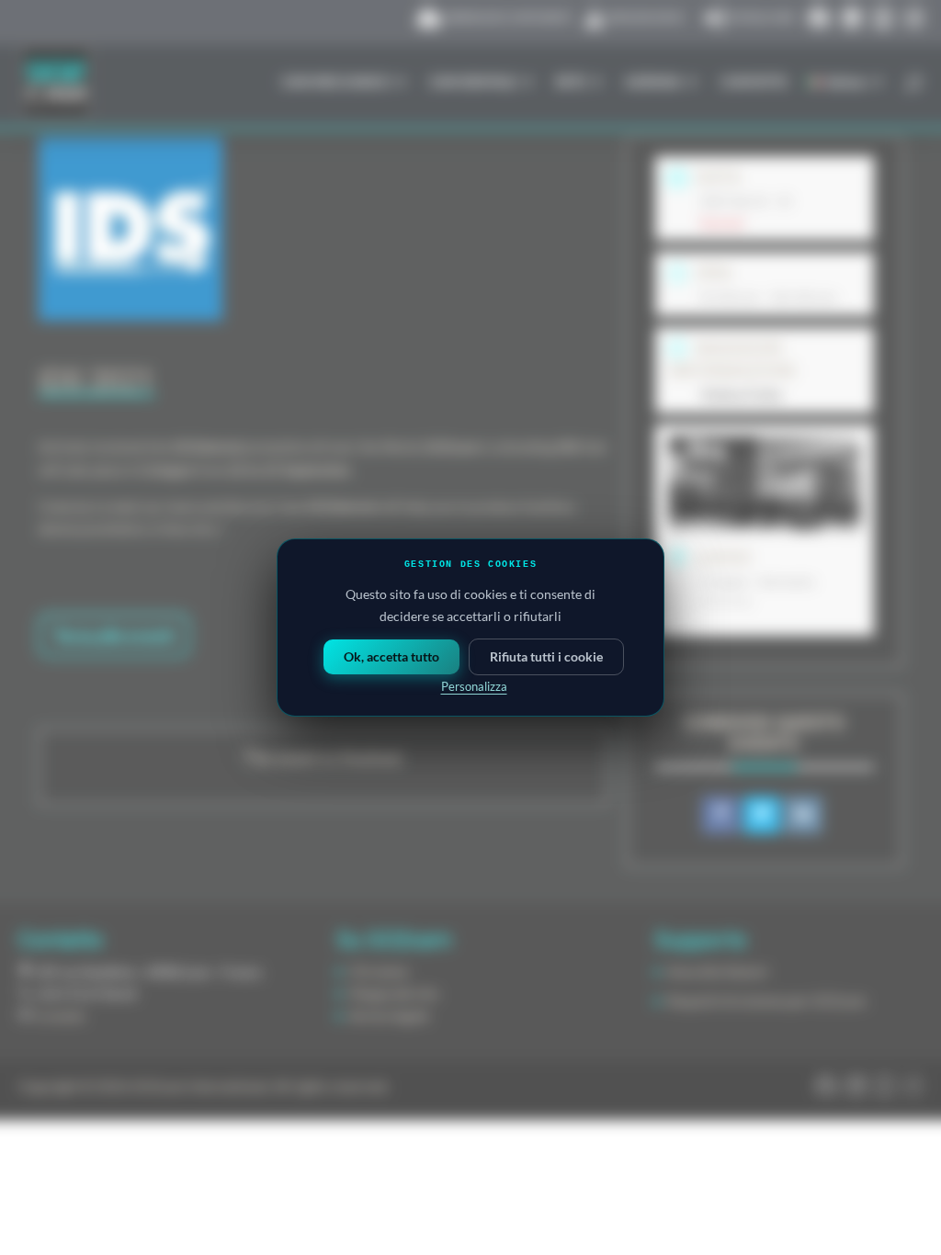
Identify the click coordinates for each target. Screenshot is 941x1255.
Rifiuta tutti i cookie (546, 656)
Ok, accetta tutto (391, 656)
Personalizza (474, 686)
